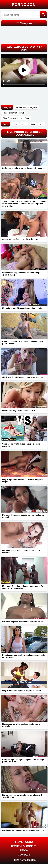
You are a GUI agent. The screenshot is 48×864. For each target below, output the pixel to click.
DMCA (24, 850)
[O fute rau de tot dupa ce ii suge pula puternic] (24, 361)
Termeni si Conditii (24, 846)
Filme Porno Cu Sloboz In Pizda (16, 118)
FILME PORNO (24, 841)
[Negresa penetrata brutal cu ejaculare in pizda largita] (24, 464)
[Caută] (43, 14)
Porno (24, 5)
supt (42, 124)
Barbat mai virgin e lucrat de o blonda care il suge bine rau (22, 796)
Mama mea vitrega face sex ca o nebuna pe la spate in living (22, 274)
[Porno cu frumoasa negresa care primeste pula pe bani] (24, 499)
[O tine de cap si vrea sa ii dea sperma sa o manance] (24, 535)
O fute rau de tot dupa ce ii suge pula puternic (22, 377)
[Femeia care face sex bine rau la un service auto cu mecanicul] (24, 639)
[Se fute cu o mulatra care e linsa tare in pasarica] (24, 152)
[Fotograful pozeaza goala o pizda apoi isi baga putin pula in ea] (24, 744)
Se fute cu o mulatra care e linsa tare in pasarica (23, 168)
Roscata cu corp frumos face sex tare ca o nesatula (21, 725)
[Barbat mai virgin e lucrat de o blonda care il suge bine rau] (24, 779)
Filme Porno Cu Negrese (26, 107)
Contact (24, 854)
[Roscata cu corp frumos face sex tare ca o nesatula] (24, 708)
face (24, 124)
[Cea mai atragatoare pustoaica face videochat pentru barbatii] (24, 326)
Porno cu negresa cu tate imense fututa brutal (22, 622)
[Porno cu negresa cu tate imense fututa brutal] (24, 606)
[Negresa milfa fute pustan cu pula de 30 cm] (24, 675)
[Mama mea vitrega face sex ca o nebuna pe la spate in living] (24, 257)
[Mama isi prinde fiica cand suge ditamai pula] (24, 292)
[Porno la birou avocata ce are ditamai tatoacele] (24, 815)
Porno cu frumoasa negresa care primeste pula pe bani (23, 516)
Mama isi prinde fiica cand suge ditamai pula (22, 308)
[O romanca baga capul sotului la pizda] (24, 395)
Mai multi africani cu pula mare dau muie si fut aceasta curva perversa (22, 587)
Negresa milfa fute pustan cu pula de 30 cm (21, 690)
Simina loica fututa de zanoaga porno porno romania (21, 445)
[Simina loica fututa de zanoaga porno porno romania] (24, 428)
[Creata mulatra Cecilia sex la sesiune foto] (24, 224)
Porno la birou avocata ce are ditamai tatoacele (23, 831)
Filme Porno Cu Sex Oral (13, 113)
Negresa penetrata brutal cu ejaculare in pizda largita (22, 480)
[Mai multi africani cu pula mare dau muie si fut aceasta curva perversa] (24, 570)
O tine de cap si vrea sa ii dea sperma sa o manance (21, 551)
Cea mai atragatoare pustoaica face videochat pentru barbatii (22, 342)
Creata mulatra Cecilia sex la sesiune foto (20, 239)
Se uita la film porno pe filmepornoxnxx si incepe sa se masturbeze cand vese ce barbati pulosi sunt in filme (24, 203)
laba (33, 124)
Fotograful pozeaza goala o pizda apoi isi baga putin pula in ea (23, 760)
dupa (15, 124)
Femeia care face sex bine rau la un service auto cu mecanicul (23, 656)
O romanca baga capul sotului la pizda (19, 410)
